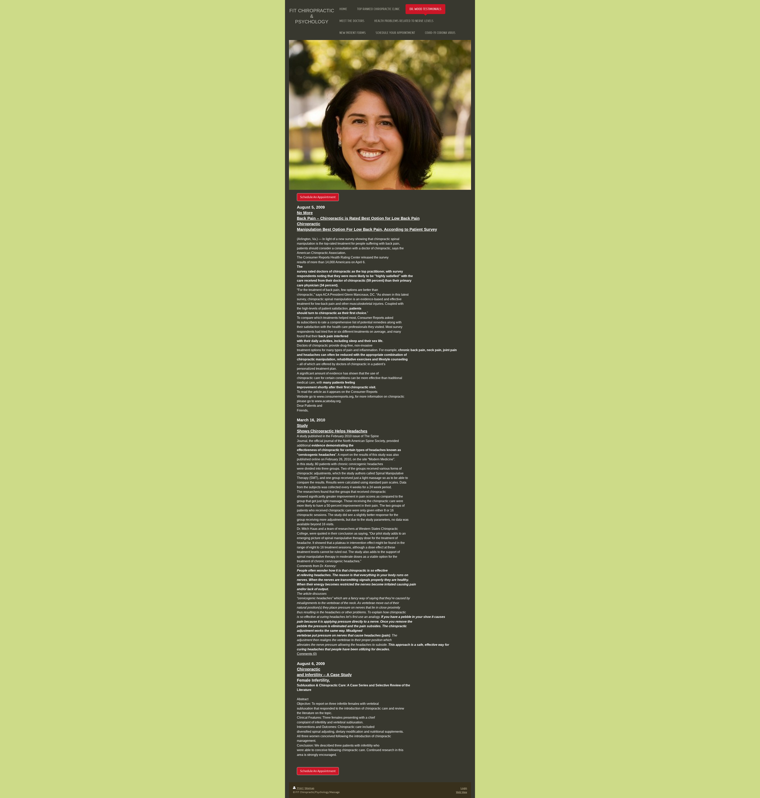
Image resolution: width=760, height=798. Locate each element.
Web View (461, 792)
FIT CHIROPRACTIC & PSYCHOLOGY (311, 16)
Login (464, 788)
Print (299, 788)
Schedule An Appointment (318, 197)
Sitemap (309, 788)
